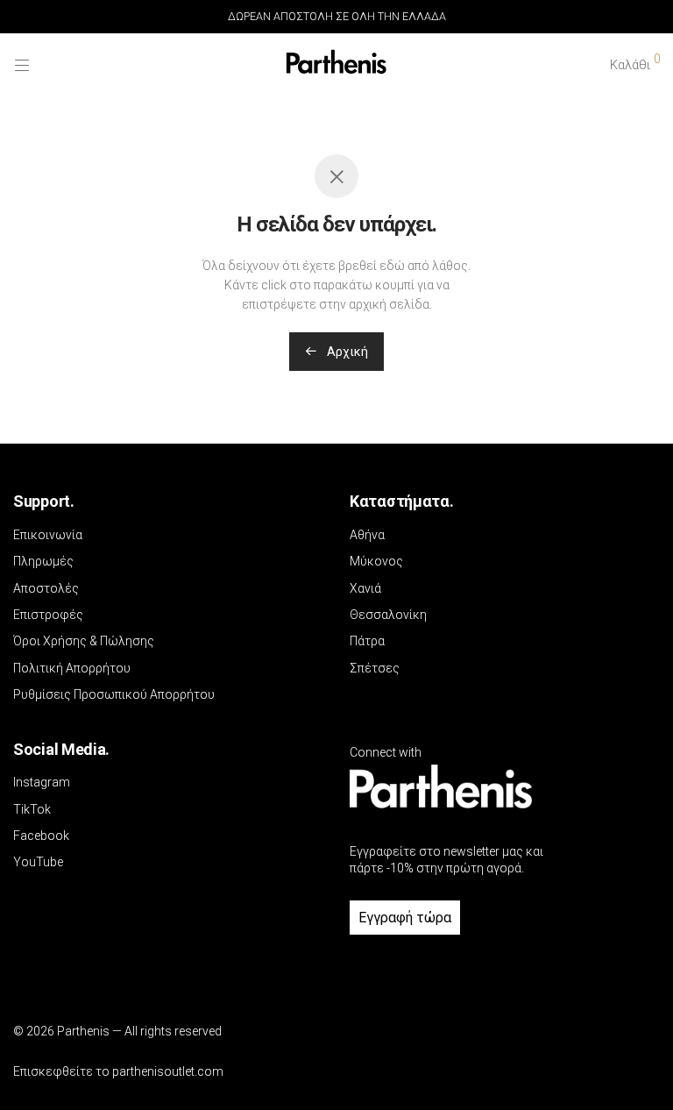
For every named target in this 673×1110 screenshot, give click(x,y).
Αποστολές (46, 588)
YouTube (38, 862)
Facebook (41, 836)
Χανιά (365, 588)
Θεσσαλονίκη (388, 615)
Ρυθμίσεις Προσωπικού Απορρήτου (114, 694)
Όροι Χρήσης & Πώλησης (83, 641)
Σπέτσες (375, 668)
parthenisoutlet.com (167, 1071)
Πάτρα (367, 641)
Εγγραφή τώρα (404, 917)
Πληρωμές (43, 561)
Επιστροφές (48, 615)
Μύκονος (376, 561)
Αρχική (346, 352)
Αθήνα (367, 535)
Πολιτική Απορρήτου (72, 668)
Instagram (41, 782)
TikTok (32, 809)
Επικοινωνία (47, 535)
